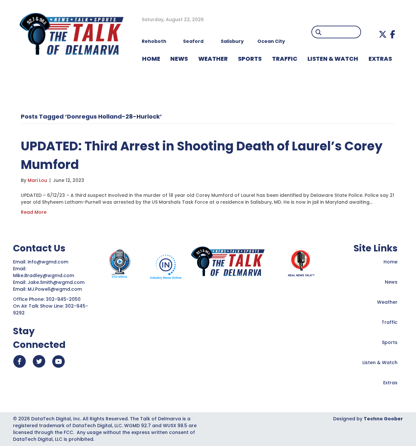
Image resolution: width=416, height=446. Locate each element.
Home (390, 262)
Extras (390, 382)
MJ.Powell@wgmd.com (56, 289)
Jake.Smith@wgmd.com (57, 282)
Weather (387, 302)
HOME (151, 59)
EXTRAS (380, 59)
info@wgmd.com (49, 262)
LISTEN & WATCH (332, 59)
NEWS (179, 59)
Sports (250, 59)
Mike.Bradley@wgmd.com (43, 275)
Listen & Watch (379, 362)
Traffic (389, 322)
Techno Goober (383, 418)
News (391, 282)
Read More (33, 212)
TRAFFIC (284, 59)
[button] (383, 34)
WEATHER (213, 59)
